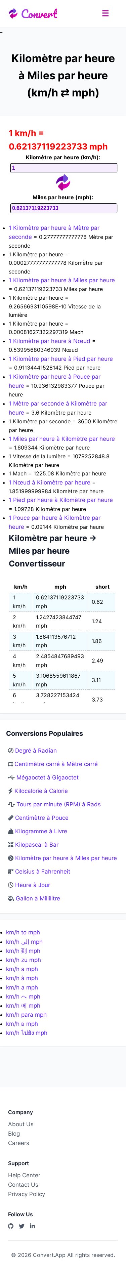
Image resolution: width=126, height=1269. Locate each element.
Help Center (24, 1175)
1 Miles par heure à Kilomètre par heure (62, 438)
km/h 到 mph (23, 950)
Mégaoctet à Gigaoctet (47, 777)
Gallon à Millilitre (38, 898)
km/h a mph (22, 969)
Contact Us (23, 1184)
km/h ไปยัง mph (26, 1032)
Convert (39, 13)
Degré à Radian (36, 750)
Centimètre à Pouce (42, 817)
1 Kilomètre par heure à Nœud (50, 341)
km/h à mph (22, 978)
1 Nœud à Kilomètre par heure (50, 482)
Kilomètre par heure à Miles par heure (66, 858)
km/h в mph (22, 1023)
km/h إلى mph (24, 941)
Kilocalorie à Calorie (41, 791)
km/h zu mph (23, 960)
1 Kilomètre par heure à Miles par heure (62, 280)
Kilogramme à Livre (41, 831)
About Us (21, 1124)
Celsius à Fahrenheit (42, 871)
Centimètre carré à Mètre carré (56, 764)
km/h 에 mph (23, 1005)
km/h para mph (26, 1014)
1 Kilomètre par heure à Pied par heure (61, 358)
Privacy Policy (26, 1194)
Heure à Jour (32, 885)
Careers (18, 1143)
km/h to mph (23, 932)
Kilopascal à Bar (36, 844)
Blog (14, 1133)
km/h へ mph (23, 996)
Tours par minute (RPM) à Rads (58, 804)
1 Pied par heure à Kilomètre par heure (61, 500)
